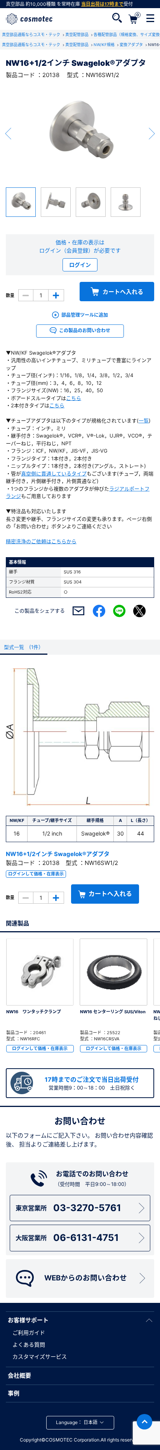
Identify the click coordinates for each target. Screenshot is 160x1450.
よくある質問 (28, 1344)
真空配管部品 (77, 34)
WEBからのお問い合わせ (85, 1277)
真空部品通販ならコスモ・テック (31, 34)
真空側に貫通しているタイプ (54, 473)
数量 (10, 295)
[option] (80, 133)
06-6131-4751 (67, 1237)
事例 (13, 1393)
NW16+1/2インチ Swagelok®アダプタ (58, 854)
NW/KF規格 (105, 44)
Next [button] (152, 133)
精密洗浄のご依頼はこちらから (41, 541)
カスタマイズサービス (39, 1356)
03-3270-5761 (68, 1207)
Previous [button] (8, 133)
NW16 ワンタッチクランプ (33, 1011)
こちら (73, 398)
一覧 (144, 420)
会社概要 (19, 1375)
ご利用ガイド (28, 1332)
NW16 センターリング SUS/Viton (113, 1011)
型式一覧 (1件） (23, 647)
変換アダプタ (132, 44)
